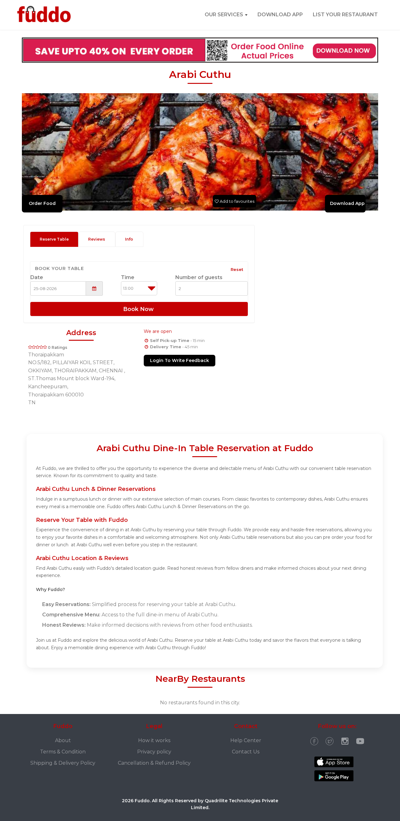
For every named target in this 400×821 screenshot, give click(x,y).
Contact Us (245, 752)
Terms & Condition (63, 752)
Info (129, 239)
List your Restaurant (345, 15)
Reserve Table (54, 239)
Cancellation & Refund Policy (154, 763)
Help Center (245, 740)
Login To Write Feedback (179, 360)
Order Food (42, 203)
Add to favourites (236, 201)
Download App (280, 15)
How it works (154, 740)
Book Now (139, 309)
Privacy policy (154, 752)
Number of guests (198, 277)
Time (127, 277)
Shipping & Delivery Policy (62, 763)
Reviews (96, 239)
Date (36, 277)
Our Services (224, 15)
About (63, 740)
